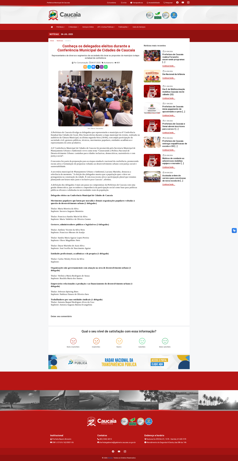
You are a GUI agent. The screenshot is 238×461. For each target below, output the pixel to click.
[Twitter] (97, 67)
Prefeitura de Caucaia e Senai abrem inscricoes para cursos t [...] (173, 126)
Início (52, 41)
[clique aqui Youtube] (119, 451)
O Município (73, 27)
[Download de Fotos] (89, 67)
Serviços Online (88, 27)
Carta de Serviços (139, 27)
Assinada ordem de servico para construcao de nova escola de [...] (174, 178)
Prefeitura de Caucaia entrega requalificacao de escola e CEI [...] (174, 143)
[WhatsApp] (106, 67)
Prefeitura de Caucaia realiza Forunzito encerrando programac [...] (173, 58)
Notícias (60, 41)
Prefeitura (60, 27)
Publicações (123, 27)
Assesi (110, 458)
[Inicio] (52, 27)
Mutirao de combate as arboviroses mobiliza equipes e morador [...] (173, 161)
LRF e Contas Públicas (105, 27)
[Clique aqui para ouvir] (102, 67)
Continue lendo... (168, 66)
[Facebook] (93, 67)
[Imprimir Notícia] (85, 67)
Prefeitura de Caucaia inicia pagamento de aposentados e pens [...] (173, 109)
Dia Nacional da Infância (173, 74)
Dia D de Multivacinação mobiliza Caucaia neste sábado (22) (173, 92)
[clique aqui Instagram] (125, 451)
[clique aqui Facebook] (113, 451)
